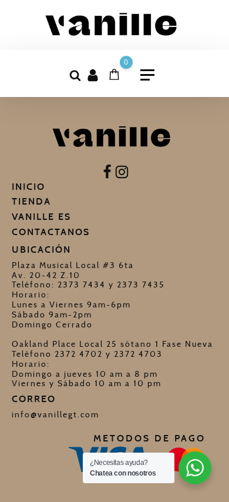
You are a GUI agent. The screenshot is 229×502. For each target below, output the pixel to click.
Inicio (28, 186)
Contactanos (51, 231)
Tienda (31, 201)
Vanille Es (41, 216)
